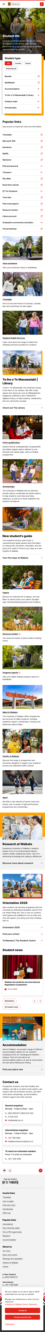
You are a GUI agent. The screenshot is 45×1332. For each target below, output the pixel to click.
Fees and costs (9, 1205)
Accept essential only (22, 1317)
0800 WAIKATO (11, 1277)
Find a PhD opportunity (12, 1232)
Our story (6, 1251)
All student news (11, 1007)
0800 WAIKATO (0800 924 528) (20, 1113)
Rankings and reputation (13, 1259)
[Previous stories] (34, 1001)
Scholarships (8, 1209)
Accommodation (9, 1240)
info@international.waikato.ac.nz (20, 1141)
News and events (10, 1255)
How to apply (8, 1201)
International (11, 68)
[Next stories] (40, 1001)
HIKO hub (7, 1213)
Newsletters (9, 1001)
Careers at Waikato (10, 1263)
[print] (4, 1170)
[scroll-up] (40, 1170)
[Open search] (42, 4)
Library (5, 1267)
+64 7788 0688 (14, 1138)
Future (28, 63)
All (8, 63)
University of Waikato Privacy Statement (21, 1304)
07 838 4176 (13, 1117)
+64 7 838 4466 (14, 1159)
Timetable (7, 1197)
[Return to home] (14, 4)
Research (6, 1236)
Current (18, 63)
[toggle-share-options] (10, 1170)
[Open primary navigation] (3, 4)
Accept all (22, 1310)
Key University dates (11, 1228)
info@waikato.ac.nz (15, 1120)
